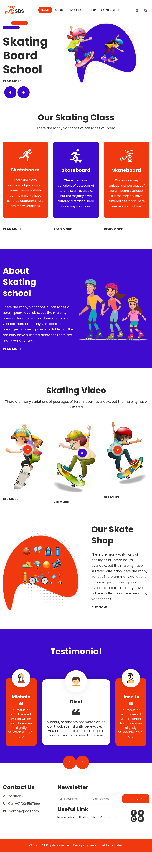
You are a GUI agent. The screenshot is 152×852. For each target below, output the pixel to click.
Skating (84, 817)
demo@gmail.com (24, 811)
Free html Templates (106, 845)
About (60, 10)
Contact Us (110, 10)
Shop (95, 817)
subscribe (136, 799)
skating (76, 10)
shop (92, 10)
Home (45, 10)
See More (10, 500)
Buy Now (99, 607)
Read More (12, 82)
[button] (10, 92)
